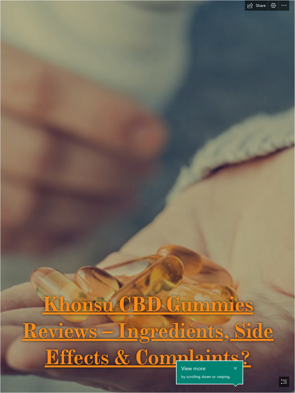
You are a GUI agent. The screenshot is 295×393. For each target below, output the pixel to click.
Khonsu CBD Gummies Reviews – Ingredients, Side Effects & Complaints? (148, 330)
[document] (147, 196)
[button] (256, 5)
